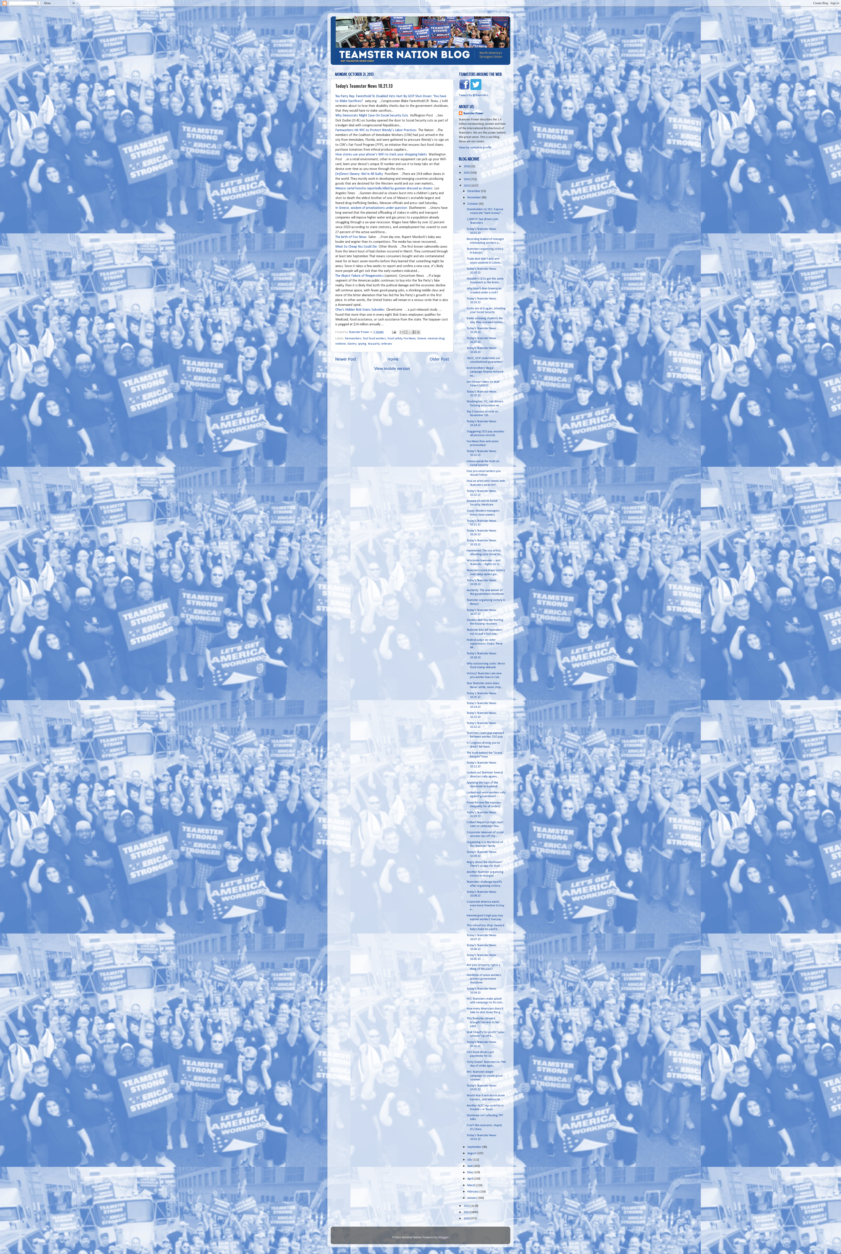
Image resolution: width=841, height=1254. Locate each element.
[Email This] (401, 332)
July (470, 1159)
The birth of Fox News (351, 237)
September (474, 1147)
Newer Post (345, 359)
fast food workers (374, 338)
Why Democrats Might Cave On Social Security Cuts (371, 115)
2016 (467, 166)
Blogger (443, 1237)
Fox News (410, 338)
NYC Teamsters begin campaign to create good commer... (484, 1075)
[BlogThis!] (406, 332)
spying (362, 343)
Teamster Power (473, 113)
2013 (467, 185)
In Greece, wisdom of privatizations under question (371, 208)
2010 (467, 1218)
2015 (467, 172)
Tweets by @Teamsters (473, 95)
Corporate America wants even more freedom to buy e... (485, 905)
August (472, 1153)
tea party (374, 343)
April (470, 1178)
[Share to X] (410, 332)
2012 (467, 1206)
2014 (467, 179)
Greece (421, 338)
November (474, 197)
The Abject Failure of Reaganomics (359, 276)
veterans (386, 343)
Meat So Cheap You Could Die (356, 246)
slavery (352, 343)
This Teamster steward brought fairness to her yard (483, 1022)
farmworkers (353, 338)
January (472, 1198)
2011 (467, 1212)
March (471, 1185)
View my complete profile (475, 147)
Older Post (439, 359)
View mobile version (392, 369)
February (473, 1191)
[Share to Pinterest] (418, 332)
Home (392, 359)
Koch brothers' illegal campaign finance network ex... (485, 371)
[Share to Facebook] (414, 332)
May (470, 1172)
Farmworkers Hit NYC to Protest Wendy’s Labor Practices (376, 130)
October (473, 204)
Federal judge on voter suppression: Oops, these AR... (485, 643)
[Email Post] (393, 332)
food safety (394, 338)
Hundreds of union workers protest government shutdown (484, 979)
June (470, 1166)
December (474, 191)
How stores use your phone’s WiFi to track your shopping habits (381, 154)
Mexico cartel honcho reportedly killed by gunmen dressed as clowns (384, 188)
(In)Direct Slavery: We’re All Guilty (359, 174)
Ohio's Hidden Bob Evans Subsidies (360, 310)
